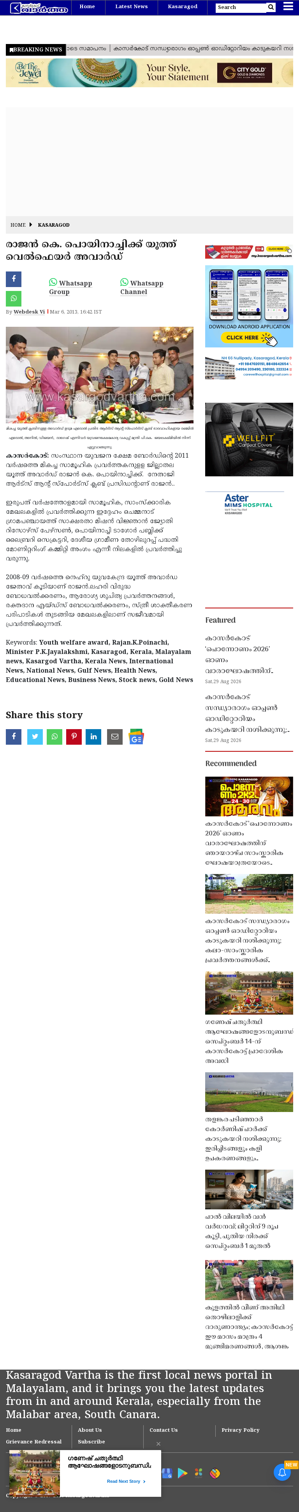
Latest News (131, 7)
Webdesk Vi (29, 312)
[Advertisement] (149, 161)
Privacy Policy (241, 1430)
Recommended (231, 764)
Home (87, 7)
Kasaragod (182, 7)
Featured (220, 621)
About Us (90, 1430)
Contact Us (164, 1430)
